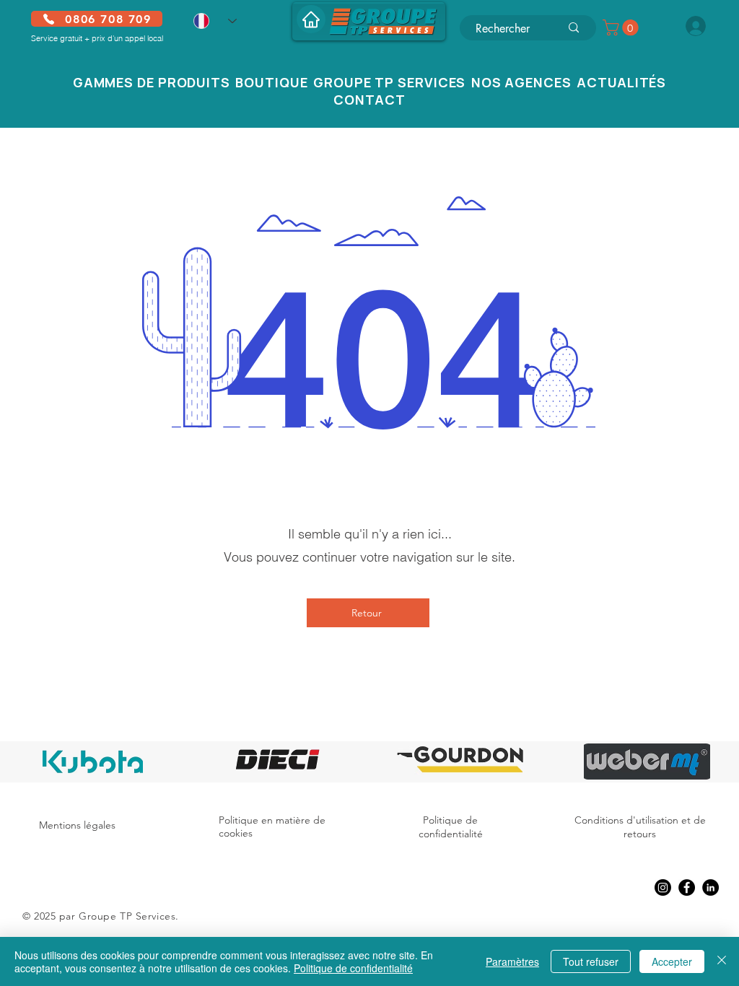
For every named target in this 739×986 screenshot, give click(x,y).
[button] (622, 27)
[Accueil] (311, 19)
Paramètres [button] (512, 961)
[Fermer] (721, 961)
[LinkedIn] (710, 887)
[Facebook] (686, 887)
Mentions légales (77, 825)
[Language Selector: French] (215, 21)
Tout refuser (590, 961)
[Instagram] (663, 887)
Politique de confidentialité (451, 827)
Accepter (672, 961)
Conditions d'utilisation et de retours (640, 827)
